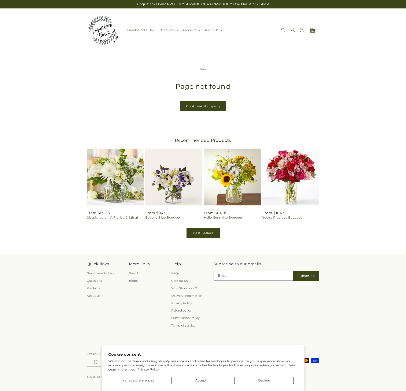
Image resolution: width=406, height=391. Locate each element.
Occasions (94, 281)
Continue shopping (203, 106)
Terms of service (183, 325)
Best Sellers (203, 233)
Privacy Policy (148, 369)
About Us (93, 296)
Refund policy (181, 310)
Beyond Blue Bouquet (162, 217)
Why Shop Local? (184, 288)
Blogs (133, 281)
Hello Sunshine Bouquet (223, 217)
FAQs (175, 273)
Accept (200, 380)
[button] (168, 30)
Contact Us (179, 281)
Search (134, 273)
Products (93, 288)
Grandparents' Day (100, 273)
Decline (264, 380)
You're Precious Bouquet (282, 217)
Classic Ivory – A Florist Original (112, 217)
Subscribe (306, 276)
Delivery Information (186, 296)
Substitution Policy (185, 318)
